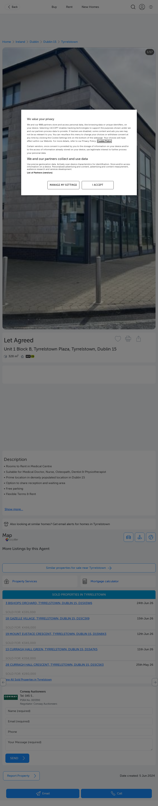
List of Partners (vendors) (39, 172)
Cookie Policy (104, 141)
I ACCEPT (97, 185)
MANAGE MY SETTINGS (63, 185)
